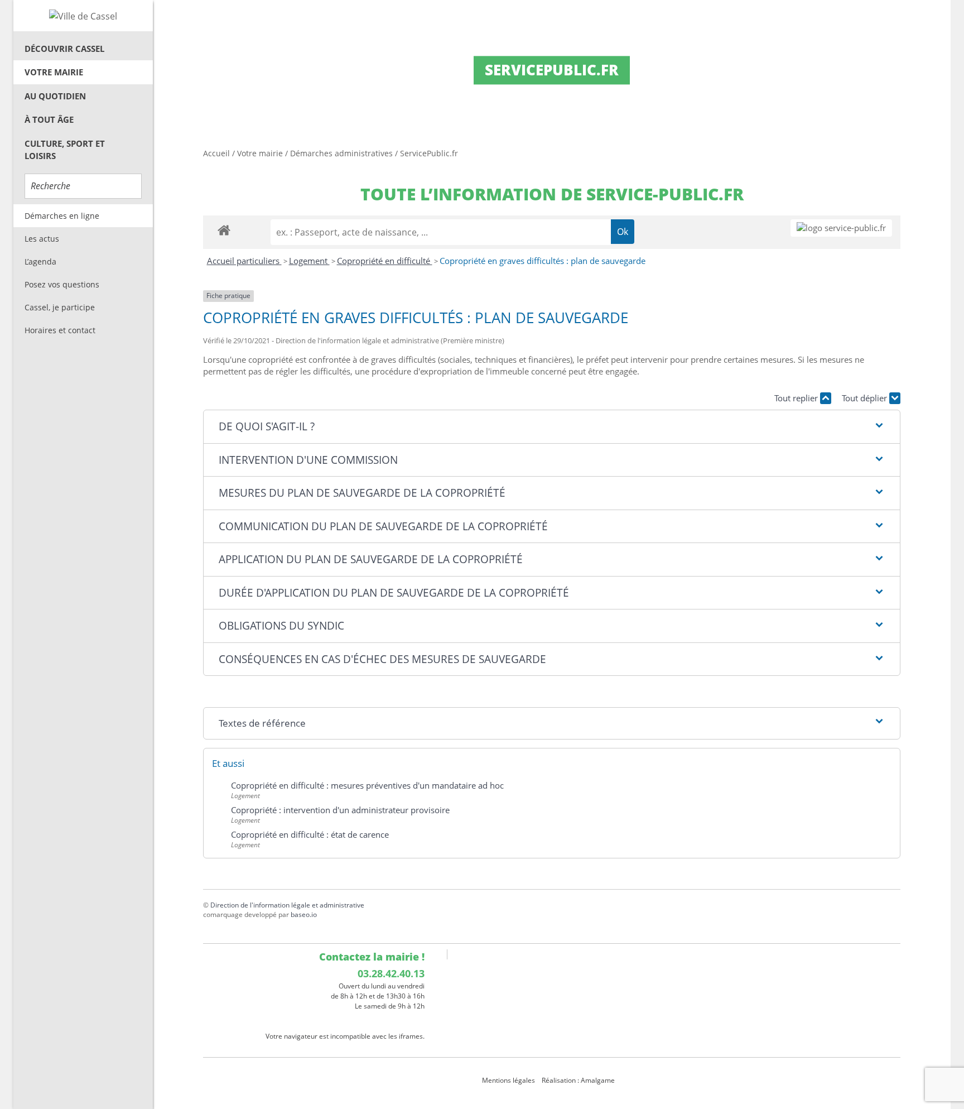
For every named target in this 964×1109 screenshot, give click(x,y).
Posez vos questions (62, 284)
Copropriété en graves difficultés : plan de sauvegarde (542, 260)
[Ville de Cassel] (83, 15)
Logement (309, 260)
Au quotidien (55, 96)
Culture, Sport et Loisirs (65, 150)
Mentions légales (508, 1080)
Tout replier (797, 398)
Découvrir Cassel (64, 48)
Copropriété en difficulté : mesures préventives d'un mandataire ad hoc (367, 785)
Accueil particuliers (244, 260)
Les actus (42, 238)
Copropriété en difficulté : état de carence (310, 834)
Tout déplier (865, 398)
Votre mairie (54, 72)
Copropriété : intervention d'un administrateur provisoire (340, 809)
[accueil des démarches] (224, 229)
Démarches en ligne (62, 215)
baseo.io (304, 914)
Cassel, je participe (60, 307)
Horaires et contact (60, 330)
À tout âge (49, 119)
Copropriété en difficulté (384, 260)
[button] (551, 426)
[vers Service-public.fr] (841, 228)
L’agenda (40, 261)
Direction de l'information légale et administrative (287, 905)
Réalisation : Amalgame (579, 1080)
